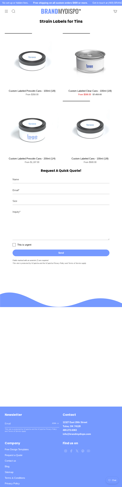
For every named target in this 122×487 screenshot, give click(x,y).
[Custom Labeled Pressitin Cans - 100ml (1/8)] (32, 60)
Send (61, 252)
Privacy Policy (59, 263)
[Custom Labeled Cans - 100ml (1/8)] (90, 128)
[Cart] (115, 11)
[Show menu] (6, 11)
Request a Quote (13, 455)
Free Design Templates (17, 449)
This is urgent (24, 244)
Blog (7, 466)
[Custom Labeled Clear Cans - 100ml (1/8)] (90, 60)
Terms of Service (74, 263)
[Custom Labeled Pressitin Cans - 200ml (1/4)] (32, 128)
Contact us (10, 460)
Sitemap (9, 472)
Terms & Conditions (15, 478)
